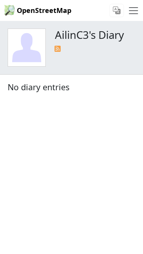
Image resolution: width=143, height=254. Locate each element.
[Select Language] (116, 10)
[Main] (133, 10)
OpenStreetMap (44, 10)
